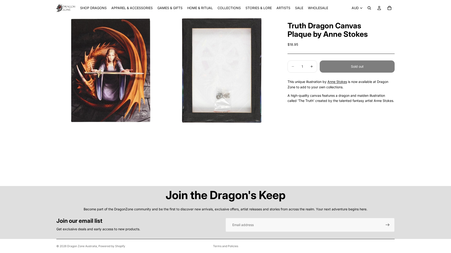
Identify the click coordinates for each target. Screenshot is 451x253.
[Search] (369, 8)
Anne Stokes (337, 82)
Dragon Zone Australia (82, 246)
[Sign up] (388, 225)
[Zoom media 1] (111, 70)
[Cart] (389, 8)
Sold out (357, 66)
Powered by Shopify (111, 246)
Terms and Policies (225, 246)
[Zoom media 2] (221, 70)
